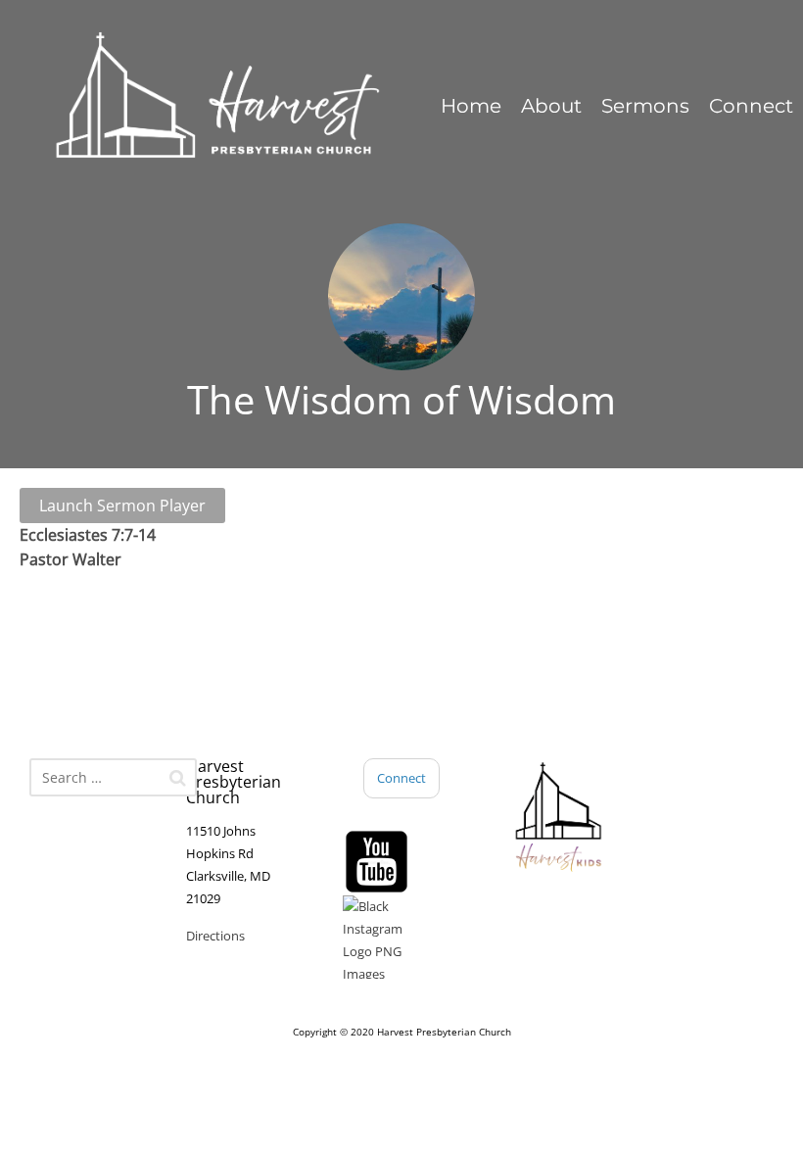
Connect (751, 106)
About (551, 106)
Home (471, 106)
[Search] (178, 777)
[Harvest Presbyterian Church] (215, 97)
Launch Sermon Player (122, 505)
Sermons (645, 106)
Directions (215, 935)
